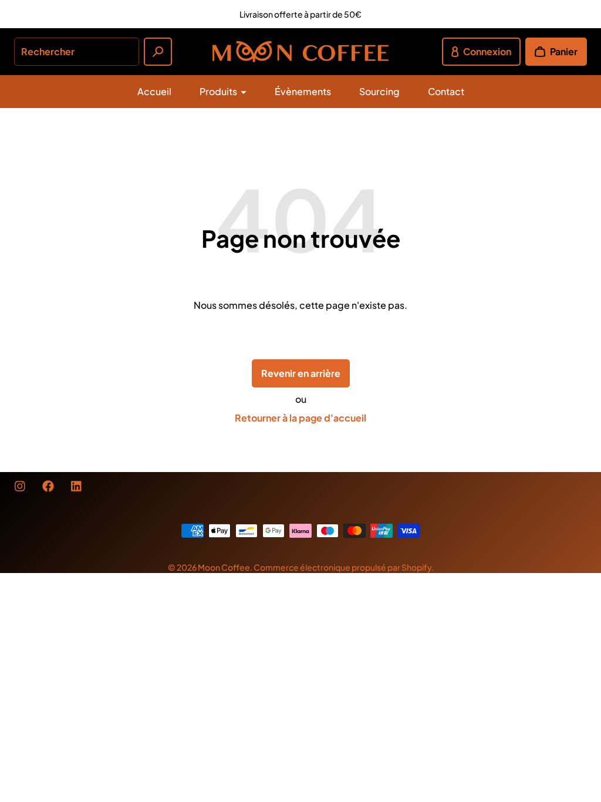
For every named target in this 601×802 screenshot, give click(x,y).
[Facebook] (48, 486)
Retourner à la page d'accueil (300, 418)
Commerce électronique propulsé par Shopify (342, 567)
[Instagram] (20, 486)
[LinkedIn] (76, 486)
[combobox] (76, 52)
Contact (446, 91)
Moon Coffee (224, 567)
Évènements (303, 91)
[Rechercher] (158, 52)
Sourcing (379, 91)
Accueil (154, 91)
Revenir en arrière (300, 373)
